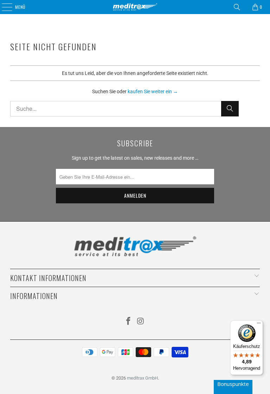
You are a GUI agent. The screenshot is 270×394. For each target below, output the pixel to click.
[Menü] (259, 324)
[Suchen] (237, 7)
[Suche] (230, 108)
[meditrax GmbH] (135, 7)
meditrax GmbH (142, 378)
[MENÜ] (3, 7)
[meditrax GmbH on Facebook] (128, 321)
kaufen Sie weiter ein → (153, 91)
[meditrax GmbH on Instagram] (141, 321)
